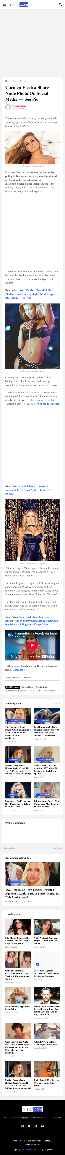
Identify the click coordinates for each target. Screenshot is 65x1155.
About (22, 1141)
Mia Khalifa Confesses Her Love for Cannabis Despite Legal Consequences (17, 941)
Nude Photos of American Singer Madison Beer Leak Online (46, 941)
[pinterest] (35, 1126)
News (32, 691)
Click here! (19, 669)
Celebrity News (41, 687)
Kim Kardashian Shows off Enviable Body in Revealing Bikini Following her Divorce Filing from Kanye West (31, 620)
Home (7, 81)
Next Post (57, 848)
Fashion (24, 691)
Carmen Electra (19, 81)
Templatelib (48, 1150)
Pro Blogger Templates (32, 1150)
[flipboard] (29, 1126)
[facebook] (22, 1126)
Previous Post (10, 848)
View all (56, 703)
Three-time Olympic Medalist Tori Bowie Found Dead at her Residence (46, 973)
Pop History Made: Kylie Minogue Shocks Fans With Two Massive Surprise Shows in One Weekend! (46, 731)
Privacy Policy (34, 1141)
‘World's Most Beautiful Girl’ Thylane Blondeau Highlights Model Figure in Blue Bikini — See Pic (32, 294)
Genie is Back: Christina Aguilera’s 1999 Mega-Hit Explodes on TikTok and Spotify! (45, 769)
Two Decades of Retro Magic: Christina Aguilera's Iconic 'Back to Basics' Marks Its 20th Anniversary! (18, 732)
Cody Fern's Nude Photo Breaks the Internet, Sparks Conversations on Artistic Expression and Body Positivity (18, 1047)
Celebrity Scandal (12, 691)
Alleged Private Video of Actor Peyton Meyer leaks (46, 1043)
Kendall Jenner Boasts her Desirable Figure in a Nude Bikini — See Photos (29, 490)
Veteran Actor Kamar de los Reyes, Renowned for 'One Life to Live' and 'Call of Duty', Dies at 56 (47, 1010)
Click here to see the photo (42, 403)
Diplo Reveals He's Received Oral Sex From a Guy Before (47, 1083)
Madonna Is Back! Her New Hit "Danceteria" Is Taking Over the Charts (18, 804)
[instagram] (42, 1126)
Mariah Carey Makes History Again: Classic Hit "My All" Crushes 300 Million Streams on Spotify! (18, 769)
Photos (38, 691)
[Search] (61, 4)
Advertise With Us (32, 1144)
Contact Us (48, 1141)
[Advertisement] (32, 41)
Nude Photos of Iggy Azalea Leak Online (17, 1007)
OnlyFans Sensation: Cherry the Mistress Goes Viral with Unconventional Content (17, 975)
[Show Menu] (4, 4)
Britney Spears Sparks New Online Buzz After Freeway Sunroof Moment (46, 804)
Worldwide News (50, 691)
